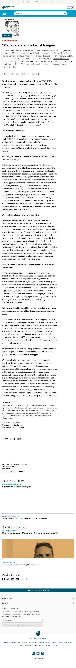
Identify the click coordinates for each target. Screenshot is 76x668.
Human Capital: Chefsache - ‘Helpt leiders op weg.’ (21, 565)
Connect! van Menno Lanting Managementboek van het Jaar (24, 518)
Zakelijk (5, 603)
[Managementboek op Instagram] (42, 653)
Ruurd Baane (66, 53)
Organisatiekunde (9, 19)
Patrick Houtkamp (9, 56)
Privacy (47, 642)
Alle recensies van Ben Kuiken (13, 427)
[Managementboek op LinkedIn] (33, 653)
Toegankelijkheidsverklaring (28, 645)
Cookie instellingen (64, 642)
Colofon (41, 642)
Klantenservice (8, 598)
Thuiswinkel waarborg (13, 642)
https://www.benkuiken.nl (11, 423)
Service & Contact (44, 645)
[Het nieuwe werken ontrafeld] (9, 451)
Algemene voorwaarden (29, 642)
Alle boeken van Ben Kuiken (12, 425)
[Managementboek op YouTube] (38, 653)
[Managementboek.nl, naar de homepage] (8, 8)
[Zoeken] (65, 13)
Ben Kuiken (7, 74)
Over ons (54, 645)
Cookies (54, 642)
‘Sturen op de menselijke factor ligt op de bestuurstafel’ (30, 533)
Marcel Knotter (25, 56)
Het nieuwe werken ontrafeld (32, 156)
